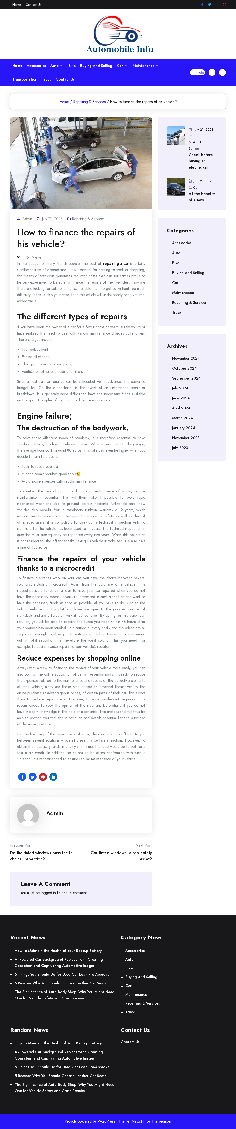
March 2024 (182, 418)
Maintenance (143, 65)
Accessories (36, 65)
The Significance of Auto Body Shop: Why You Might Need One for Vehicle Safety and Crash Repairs (65, 995)
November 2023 (186, 438)
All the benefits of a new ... (202, 197)
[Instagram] (224, 5)
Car (120, 65)
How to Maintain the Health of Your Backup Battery (58, 950)
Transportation (24, 79)
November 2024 (186, 358)
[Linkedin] (217, 5)
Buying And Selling (96, 65)
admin (54, 813)
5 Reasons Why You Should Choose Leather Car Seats (60, 983)
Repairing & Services (89, 101)
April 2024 (181, 408)
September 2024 (186, 378)
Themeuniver (161, 1121)
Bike (72, 65)
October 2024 (184, 368)
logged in (48, 892)
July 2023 (180, 447)
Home (16, 4)
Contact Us (33, 4)
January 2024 (183, 428)
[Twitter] (209, 5)
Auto (54, 65)
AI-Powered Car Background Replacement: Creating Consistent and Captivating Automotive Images (59, 962)
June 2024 (181, 398)
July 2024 (180, 388)
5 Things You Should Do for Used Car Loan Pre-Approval (62, 974)
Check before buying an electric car (201, 161)
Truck (46, 79)
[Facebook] (202, 5)
